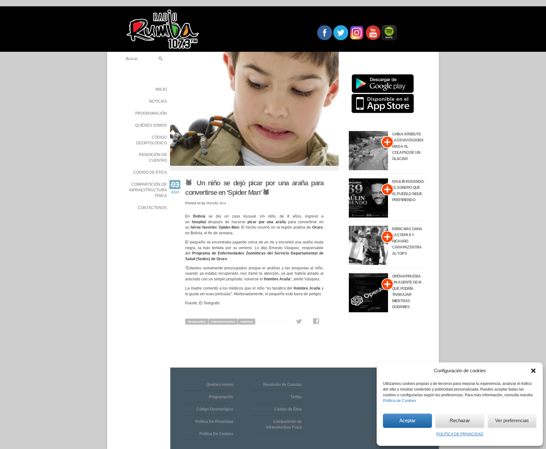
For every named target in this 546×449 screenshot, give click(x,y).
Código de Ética (288, 409)
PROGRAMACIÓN (151, 113)
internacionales (223, 321)
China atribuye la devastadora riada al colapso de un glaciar (407, 146)
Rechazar (460, 420)
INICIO (161, 89)
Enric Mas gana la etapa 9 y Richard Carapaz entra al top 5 (407, 241)
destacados (197, 321)
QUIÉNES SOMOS (151, 125)
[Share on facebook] (316, 321)
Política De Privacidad (214, 421)
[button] (533, 371)
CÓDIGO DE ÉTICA (150, 172)
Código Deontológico (215, 409)
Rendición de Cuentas (282, 384)
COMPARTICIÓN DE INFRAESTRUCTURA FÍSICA (148, 190)
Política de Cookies (399, 400)
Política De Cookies (216, 434)
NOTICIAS (158, 101)
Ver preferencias (512, 420)
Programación (221, 397)
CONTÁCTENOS (152, 208)
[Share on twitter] (299, 321)
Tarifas (296, 397)
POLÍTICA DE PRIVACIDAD (459, 434)
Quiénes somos (219, 384)
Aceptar (407, 420)
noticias (246, 321)
